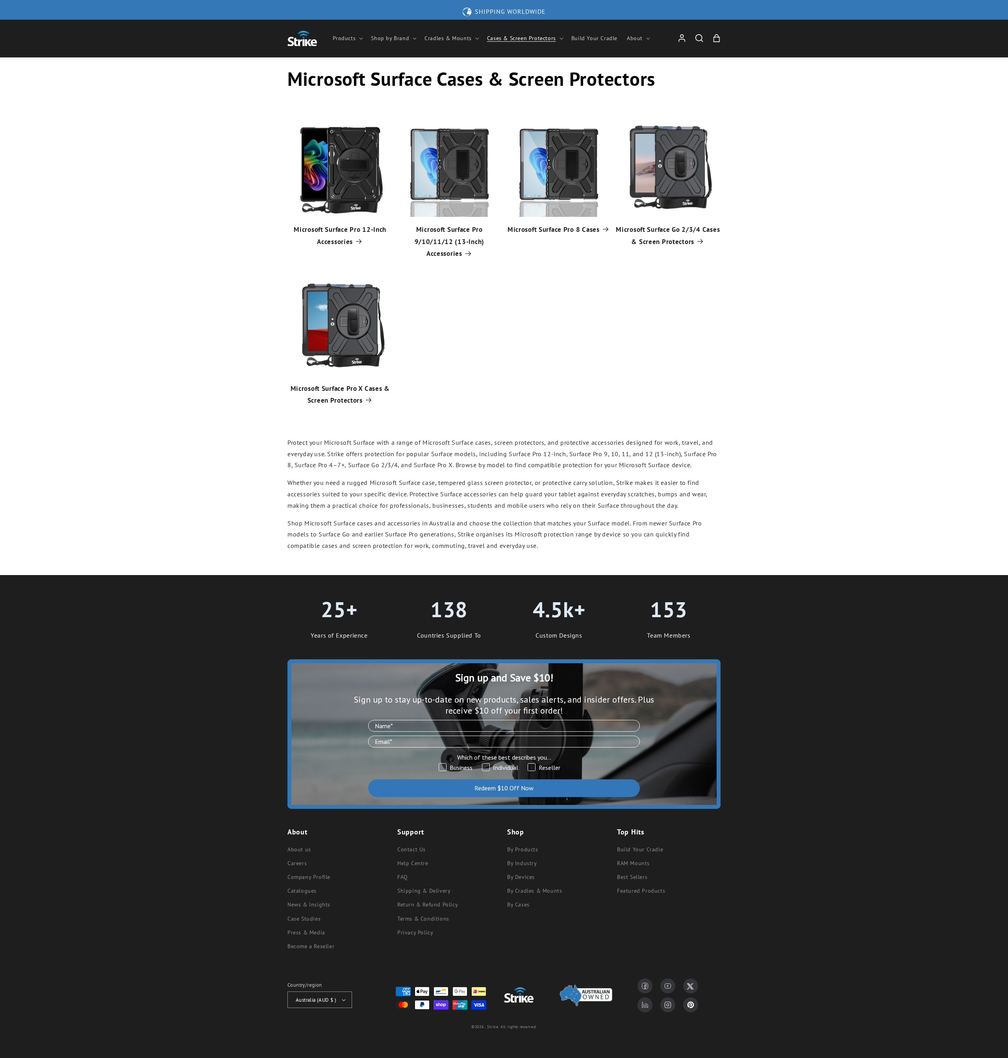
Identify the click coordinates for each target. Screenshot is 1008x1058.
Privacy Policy (415, 932)
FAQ (402, 876)
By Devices (521, 876)
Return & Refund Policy (427, 904)
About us (299, 849)
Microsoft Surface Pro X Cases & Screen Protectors (340, 394)
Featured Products (641, 890)
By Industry (522, 863)
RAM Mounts (633, 863)
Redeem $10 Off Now (504, 788)
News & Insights (308, 904)
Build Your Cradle (640, 849)
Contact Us (411, 849)
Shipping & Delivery (423, 890)
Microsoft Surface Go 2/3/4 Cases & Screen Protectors (668, 235)
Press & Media (306, 932)
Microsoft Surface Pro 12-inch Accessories (340, 235)
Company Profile (308, 876)
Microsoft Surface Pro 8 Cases (554, 229)
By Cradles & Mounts (534, 890)
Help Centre (412, 863)
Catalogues (302, 890)
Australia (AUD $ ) (316, 1000)
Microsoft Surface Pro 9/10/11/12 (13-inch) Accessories (449, 241)
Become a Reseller (310, 946)
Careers (297, 863)
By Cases (518, 904)
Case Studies (304, 918)
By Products (522, 849)
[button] (347, 38)
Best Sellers (632, 876)
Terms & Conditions (423, 918)
